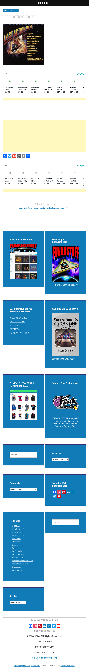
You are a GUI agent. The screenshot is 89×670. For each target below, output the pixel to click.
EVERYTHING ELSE (19, 333)
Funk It (15, 545)
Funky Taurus (18, 554)
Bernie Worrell (18, 529)
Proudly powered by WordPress (27, 665)
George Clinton (18, 557)
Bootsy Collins (18, 532)
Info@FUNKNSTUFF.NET (44, 658)
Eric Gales (16, 538)
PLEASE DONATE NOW (66, 284)
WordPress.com (68, 665)
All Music (16, 526)
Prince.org (16, 567)
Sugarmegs (17, 570)
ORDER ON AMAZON (63, 359)
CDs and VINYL (19, 317)
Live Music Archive (20, 563)
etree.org (16, 541)
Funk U (15, 548)
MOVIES (14, 325)
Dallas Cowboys (18, 535)
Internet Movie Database (22, 560)
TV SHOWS (15, 329)
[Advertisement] (44, 139)
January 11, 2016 (10, 11)
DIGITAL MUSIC (17, 321)
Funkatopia (17, 551)
